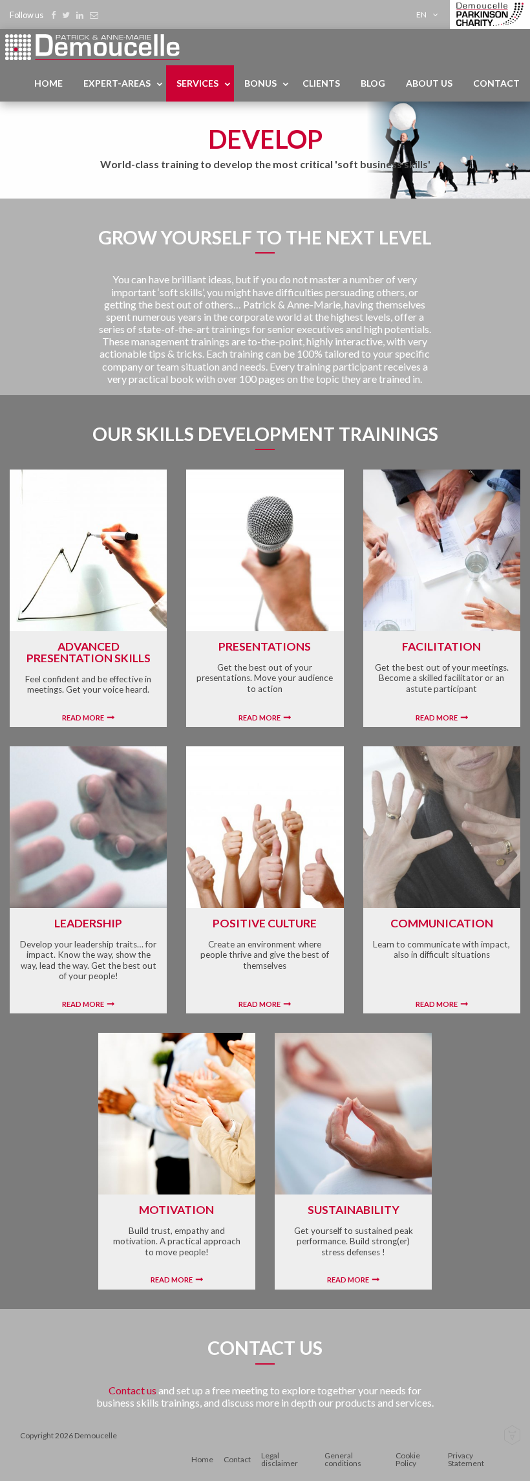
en (421, 14)
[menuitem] (429, 14)
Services (197, 83)
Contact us (133, 1390)
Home (48, 83)
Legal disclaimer (279, 1459)
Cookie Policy (408, 1459)
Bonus (260, 83)
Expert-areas (117, 83)
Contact (496, 83)
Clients (321, 83)
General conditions (342, 1459)
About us (429, 83)
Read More (83, 717)
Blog (373, 83)
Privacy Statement (466, 1459)
